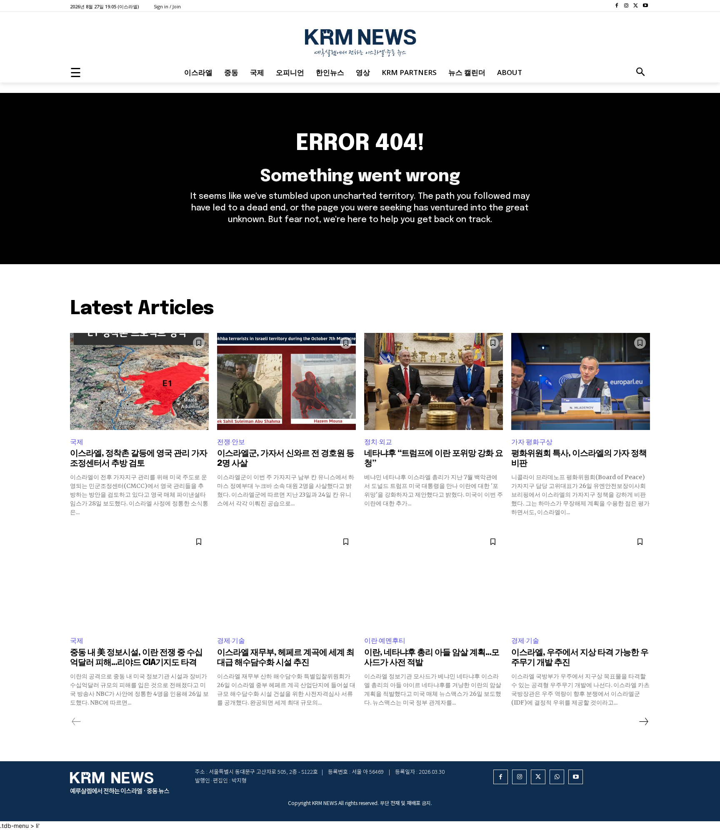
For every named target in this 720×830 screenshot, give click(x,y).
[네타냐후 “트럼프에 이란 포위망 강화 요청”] (433, 381)
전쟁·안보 (231, 442)
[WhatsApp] (557, 777)
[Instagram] (626, 6)
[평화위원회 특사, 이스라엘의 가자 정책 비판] (580, 381)
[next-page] (643, 721)
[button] (640, 72)
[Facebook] (617, 6)
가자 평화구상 (531, 442)
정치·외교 (378, 442)
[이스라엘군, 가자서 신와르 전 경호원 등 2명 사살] (286, 381)
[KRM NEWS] (360, 41)
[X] (635, 6)
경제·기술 (231, 640)
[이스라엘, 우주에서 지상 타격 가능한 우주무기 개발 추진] (580, 580)
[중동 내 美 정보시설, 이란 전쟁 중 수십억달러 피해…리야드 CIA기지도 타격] (139, 580)
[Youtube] (645, 6)
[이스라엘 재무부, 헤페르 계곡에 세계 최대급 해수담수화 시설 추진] (286, 580)
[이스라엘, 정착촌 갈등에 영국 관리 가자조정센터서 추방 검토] (139, 381)
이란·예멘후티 (384, 640)
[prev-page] (76, 721)
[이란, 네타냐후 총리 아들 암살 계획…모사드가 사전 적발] (433, 580)
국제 (76, 442)
